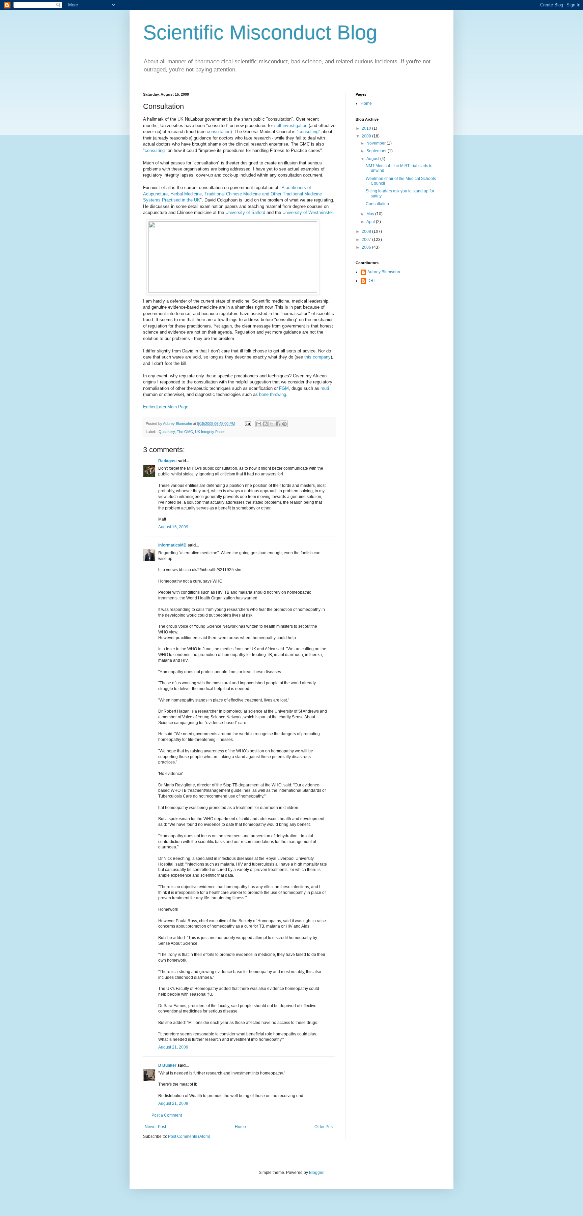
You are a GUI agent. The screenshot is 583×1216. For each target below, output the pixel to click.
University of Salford (245, 212)
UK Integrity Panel (209, 432)
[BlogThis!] (265, 423)
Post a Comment (166, 1115)
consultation (218, 131)
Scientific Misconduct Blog (260, 32)
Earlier (149, 406)
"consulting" (308, 131)
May (370, 214)
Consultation (377, 203)
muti (325, 388)
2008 (367, 231)
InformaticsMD (172, 545)
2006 (367, 247)
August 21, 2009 (173, 1047)
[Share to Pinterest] (284, 423)
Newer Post (155, 1126)
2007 (367, 239)
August (373, 158)
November (376, 143)
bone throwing (272, 394)
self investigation (290, 125)
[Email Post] (247, 424)
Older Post (324, 1126)
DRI (370, 280)
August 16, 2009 (173, 527)
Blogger (316, 1172)
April (371, 221)
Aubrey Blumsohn (383, 272)
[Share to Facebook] (278, 423)
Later (161, 406)
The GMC (185, 432)
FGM (284, 388)
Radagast (167, 461)
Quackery (167, 432)
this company (317, 357)
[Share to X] (271, 423)
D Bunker (167, 1065)
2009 (367, 136)
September (377, 151)
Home (240, 1126)
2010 (367, 128)
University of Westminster (307, 212)
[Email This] (258, 423)
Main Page (177, 406)
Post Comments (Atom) (189, 1136)
